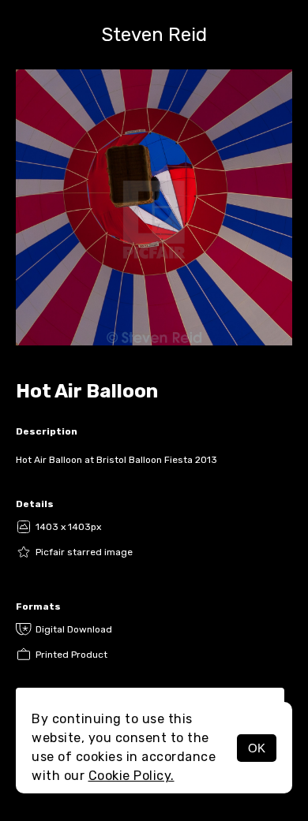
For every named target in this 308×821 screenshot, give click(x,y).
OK (256, 748)
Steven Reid (154, 35)
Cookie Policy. (131, 775)
